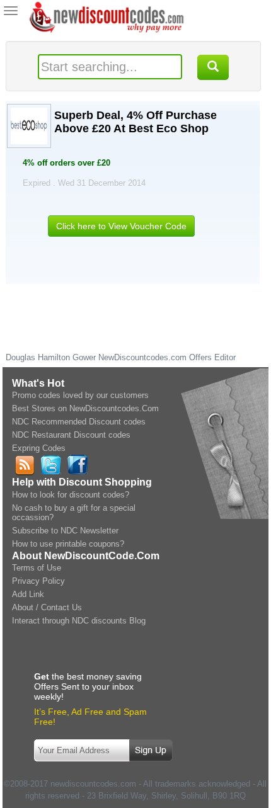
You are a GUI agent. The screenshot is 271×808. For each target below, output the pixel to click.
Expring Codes (39, 448)
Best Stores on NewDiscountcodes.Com (85, 408)
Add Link (28, 594)
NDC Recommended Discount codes (79, 421)
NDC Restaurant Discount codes (71, 435)
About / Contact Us (47, 607)
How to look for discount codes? (70, 494)
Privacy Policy (38, 581)
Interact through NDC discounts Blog (79, 620)
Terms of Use (36, 567)
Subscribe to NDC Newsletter (65, 530)
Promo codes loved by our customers (80, 395)
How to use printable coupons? (68, 544)
